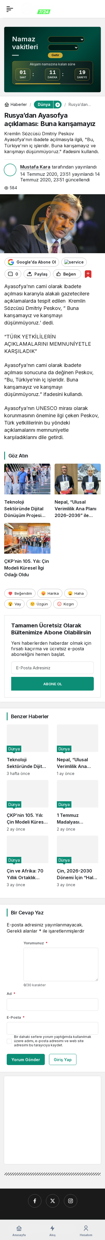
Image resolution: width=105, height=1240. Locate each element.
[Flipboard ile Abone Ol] (74, 262)
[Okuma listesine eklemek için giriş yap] (88, 274)
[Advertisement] (55, 1119)
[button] (57, 104)
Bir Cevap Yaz (27, 913)
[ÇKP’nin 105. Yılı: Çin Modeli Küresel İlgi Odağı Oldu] (27, 550)
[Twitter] (52, 1201)
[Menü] (9, 9)
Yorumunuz (36, 943)
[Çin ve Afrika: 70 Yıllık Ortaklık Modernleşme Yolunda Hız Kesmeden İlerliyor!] (27, 861)
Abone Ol (52, 684)
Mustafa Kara (35, 167)
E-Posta (16, 1017)
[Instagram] (70, 1201)
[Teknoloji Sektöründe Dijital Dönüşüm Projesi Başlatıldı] (27, 491)
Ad (11, 993)
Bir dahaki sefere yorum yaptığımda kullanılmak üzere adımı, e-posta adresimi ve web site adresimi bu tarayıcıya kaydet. (52, 1041)
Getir (55, 55)
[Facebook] (34, 1201)
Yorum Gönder (25, 1059)
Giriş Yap (63, 1059)
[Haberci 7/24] (37, 8)
